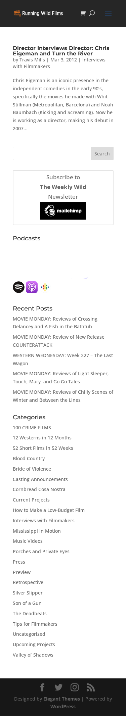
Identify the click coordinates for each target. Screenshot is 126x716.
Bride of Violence (32, 469)
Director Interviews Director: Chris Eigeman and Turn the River (61, 51)
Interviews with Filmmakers (44, 520)
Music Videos (28, 541)
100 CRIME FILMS (32, 427)
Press (19, 562)
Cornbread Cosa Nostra (39, 489)
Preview (22, 572)
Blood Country (29, 458)
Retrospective (28, 582)
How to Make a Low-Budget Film (49, 510)
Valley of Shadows (33, 655)
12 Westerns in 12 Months (42, 437)
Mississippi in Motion (37, 531)
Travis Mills (32, 59)
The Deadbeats (30, 613)
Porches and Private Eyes (41, 551)
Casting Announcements (40, 479)
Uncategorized (29, 634)
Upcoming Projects (34, 644)
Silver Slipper (28, 592)
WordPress (63, 706)
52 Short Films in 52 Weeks (43, 448)
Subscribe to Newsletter (63, 186)
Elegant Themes (61, 699)
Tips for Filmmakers (35, 624)
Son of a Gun (27, 603)
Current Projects (31, 499)
